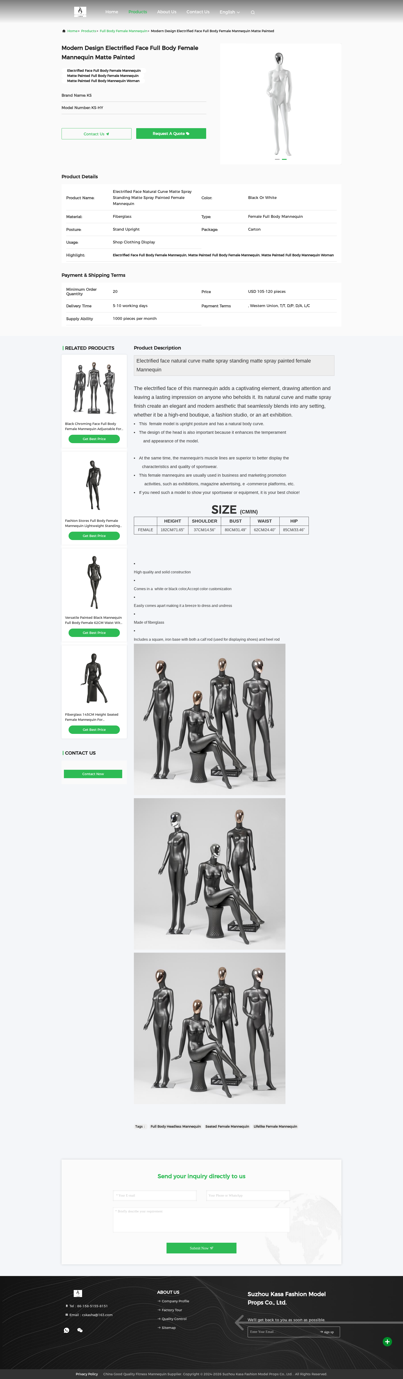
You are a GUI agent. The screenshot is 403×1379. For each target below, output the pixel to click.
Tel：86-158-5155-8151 (88, 1306)
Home (111, 11)
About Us (166, 11)
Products (138, 11)
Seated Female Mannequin (227, 1126)
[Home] (80, 12)
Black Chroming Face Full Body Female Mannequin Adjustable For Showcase (93, 429)
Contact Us (198, 11)
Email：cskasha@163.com (91, 1315)
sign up (328, 1332)
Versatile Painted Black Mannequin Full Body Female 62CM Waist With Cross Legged (93, 623)
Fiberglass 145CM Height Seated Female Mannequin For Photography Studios (91, 719)
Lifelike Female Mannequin (275, 1126)
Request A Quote (169, 133)
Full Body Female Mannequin (123, 31)
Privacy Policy (87, 1374)
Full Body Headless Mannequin (176, 1126)
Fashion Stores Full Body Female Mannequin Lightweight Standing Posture (92, 526)
